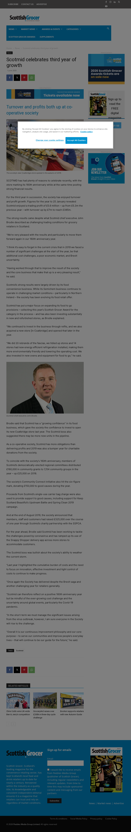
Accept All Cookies (76, 140)
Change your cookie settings (50, 140)
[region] (65, 135)
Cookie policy (86, 131)
